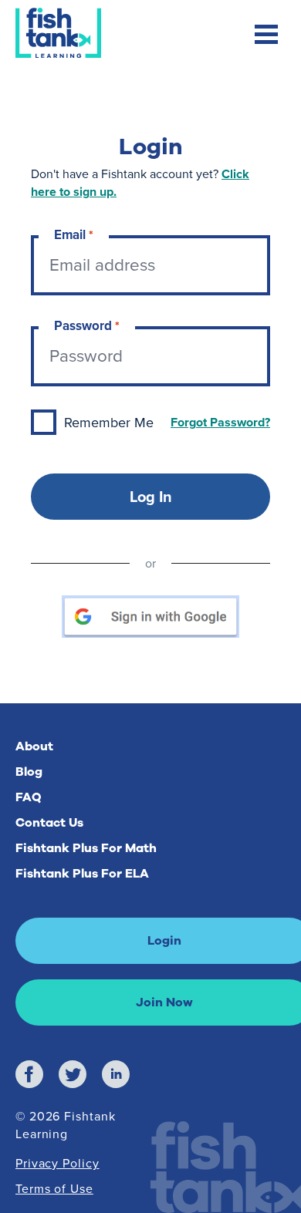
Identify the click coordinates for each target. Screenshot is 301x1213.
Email (73, 235)
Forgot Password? (220, 422)
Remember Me (109, 422)
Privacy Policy (57, 1163)
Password (87, 326)
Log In (151, 496)
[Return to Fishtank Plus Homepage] (58, 34)
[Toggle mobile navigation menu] (266, 36)
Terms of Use (54, 1189)
